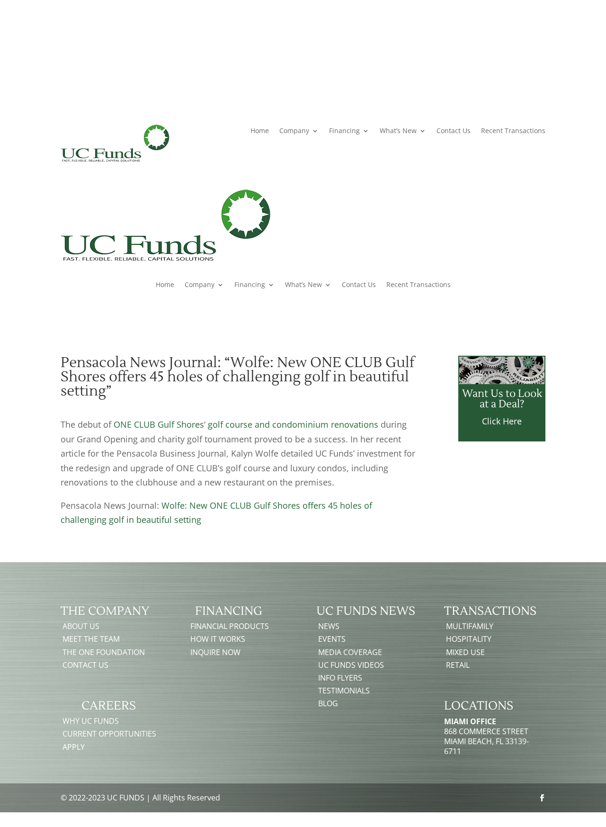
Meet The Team (91, 639)
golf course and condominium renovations (293, 424)
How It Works (217, 639)
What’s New (398, 131)
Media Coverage (350, 652)
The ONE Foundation (103, 652)
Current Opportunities (109, 733)
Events (332, 639)
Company (294, 131)
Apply (73, 747)
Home (259, 131)
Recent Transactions (513, 131)
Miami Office (470, 721)
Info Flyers (340, 678)
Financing (344, 131)
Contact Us (486, 44)
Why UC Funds (90, 721)
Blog (328, 703)
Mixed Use (465, 652)
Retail (458, 665)
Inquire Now (215, 652)
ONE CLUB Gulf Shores (159, 424)
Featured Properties (426, 44)
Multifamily (469, 626)
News (328, 626)
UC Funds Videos (351, 665)
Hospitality (468, 639)
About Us (80, 626)
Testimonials (344, 690)
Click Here (502, 421)
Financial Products (356, 44)
